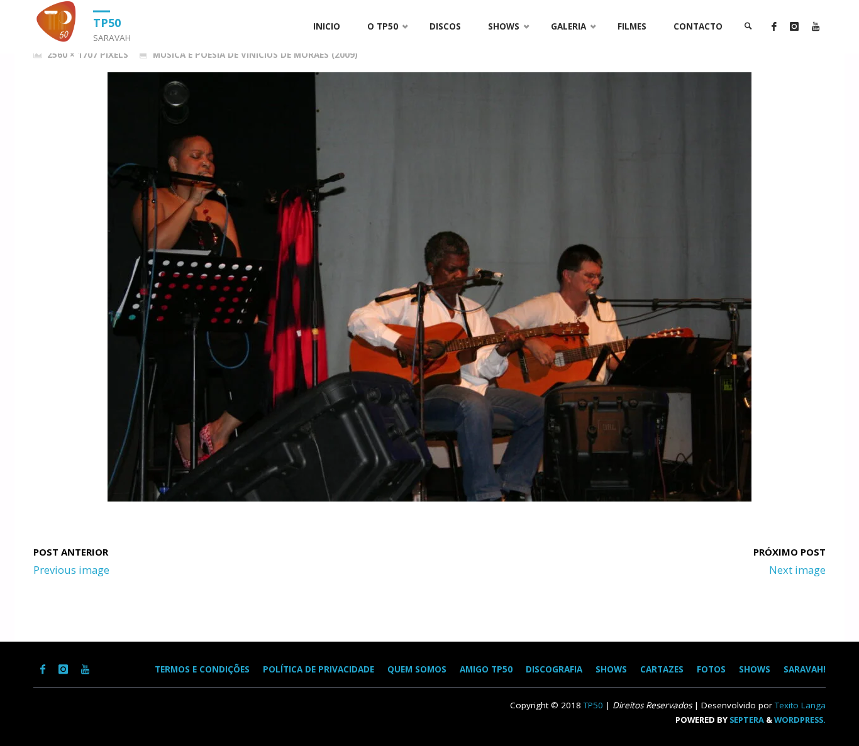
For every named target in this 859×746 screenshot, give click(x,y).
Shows (754, 669)
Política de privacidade (318, 669)
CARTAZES (662, 669)
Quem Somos (416, 669)
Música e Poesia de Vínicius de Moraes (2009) (255, 54)
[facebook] (774, 26)
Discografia (554, 669)
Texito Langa (800, 705)
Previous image (71, 569)
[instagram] (794, 26)
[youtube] (815, 26)
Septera (746, 719)
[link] (748, 26)
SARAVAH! (805, 669)
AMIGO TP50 (486, 669)
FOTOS (711, 669)
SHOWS (611, 669)
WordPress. (800, 719)
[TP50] (58, 21)
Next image (797, 569)
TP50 (107, 22)
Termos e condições (202, 669)
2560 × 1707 (73, 54)
